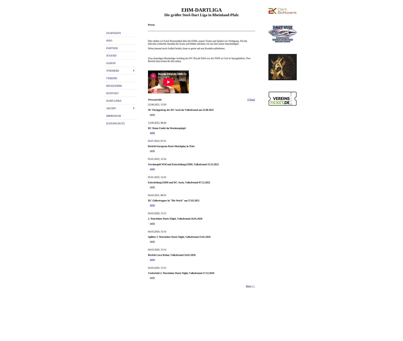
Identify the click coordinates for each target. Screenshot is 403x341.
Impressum (113, 116)
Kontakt (112, 93)
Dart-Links (113, 100)
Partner (112, 48)
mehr (152, 114)
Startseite (113, 33)
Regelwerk (114, 86)
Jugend (111, 55)
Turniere (112, 70)
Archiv (111, 108)
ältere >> (250, 286)
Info (109, 40)
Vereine (111, 78)
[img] (120, 16)
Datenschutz (115, 123)
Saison (111, 63)
